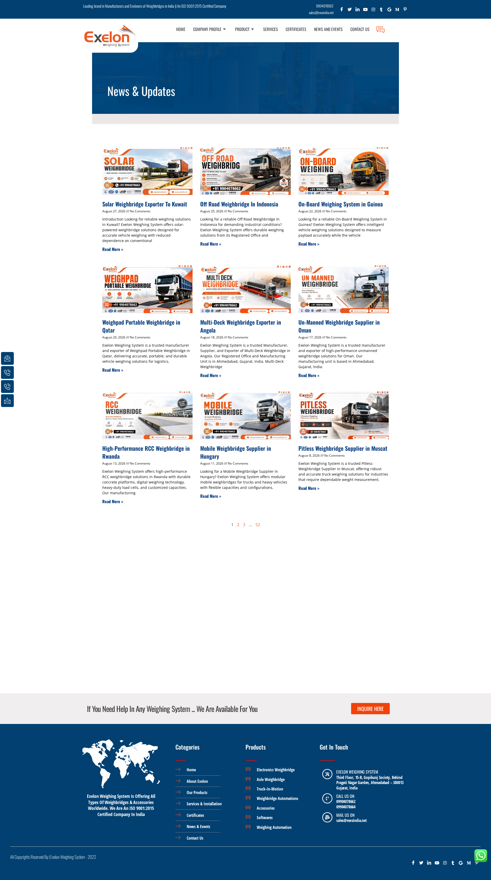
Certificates (296, 29)
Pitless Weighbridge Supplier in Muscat (342, 448)
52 (257, 524)
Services (270, 29)
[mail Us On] (327, 817)
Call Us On (345, 796)
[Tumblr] (381, 10)
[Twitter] (349, 10)
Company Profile (207, 29)
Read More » (112, 249)
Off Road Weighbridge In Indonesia (239, 204)
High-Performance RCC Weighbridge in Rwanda (146, 452)
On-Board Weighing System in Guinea (340, 204)
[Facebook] (341, 10)
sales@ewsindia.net (351, 820)
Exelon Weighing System (357, 772)
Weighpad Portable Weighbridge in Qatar (141, 326)
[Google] (389, 10)
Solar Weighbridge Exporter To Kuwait (144, 204)
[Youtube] (365, 10)
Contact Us (360, 29)
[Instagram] (373, 10)
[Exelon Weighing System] (327, 774)
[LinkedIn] (357, 10)
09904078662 (345, 801)
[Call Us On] (327, 798)
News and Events (328, 29)
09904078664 (345, 807)
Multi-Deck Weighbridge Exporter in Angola (240, 326)
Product (242, 29)
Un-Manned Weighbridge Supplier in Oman (339, 326)
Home (180, 29)
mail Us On (345, 815)
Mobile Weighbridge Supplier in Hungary (235, 452)
